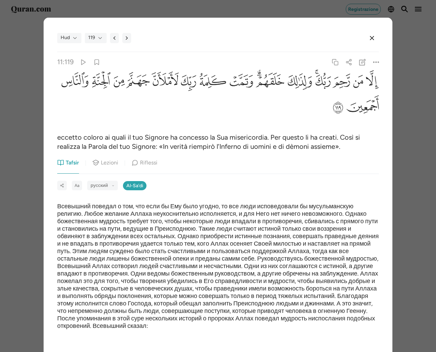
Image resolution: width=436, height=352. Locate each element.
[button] (371, 83)
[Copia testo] (335, 62)
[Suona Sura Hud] (83, 62)
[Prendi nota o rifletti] (363, 62)
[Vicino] (372, 38)
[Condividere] (349, 62)
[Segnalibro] (97, 62)
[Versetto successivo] (126, 38)
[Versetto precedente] (114, 38)
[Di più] (376, 62)
